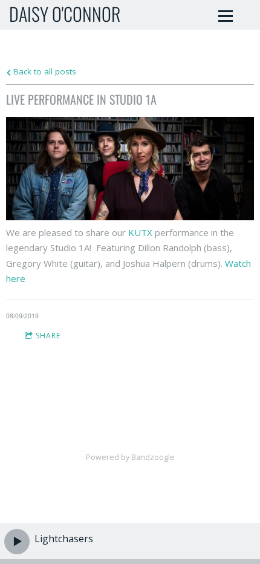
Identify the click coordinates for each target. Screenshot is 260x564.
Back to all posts (43, 71)
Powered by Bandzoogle (130, 457)
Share (48, 335)
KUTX (141, 232)
